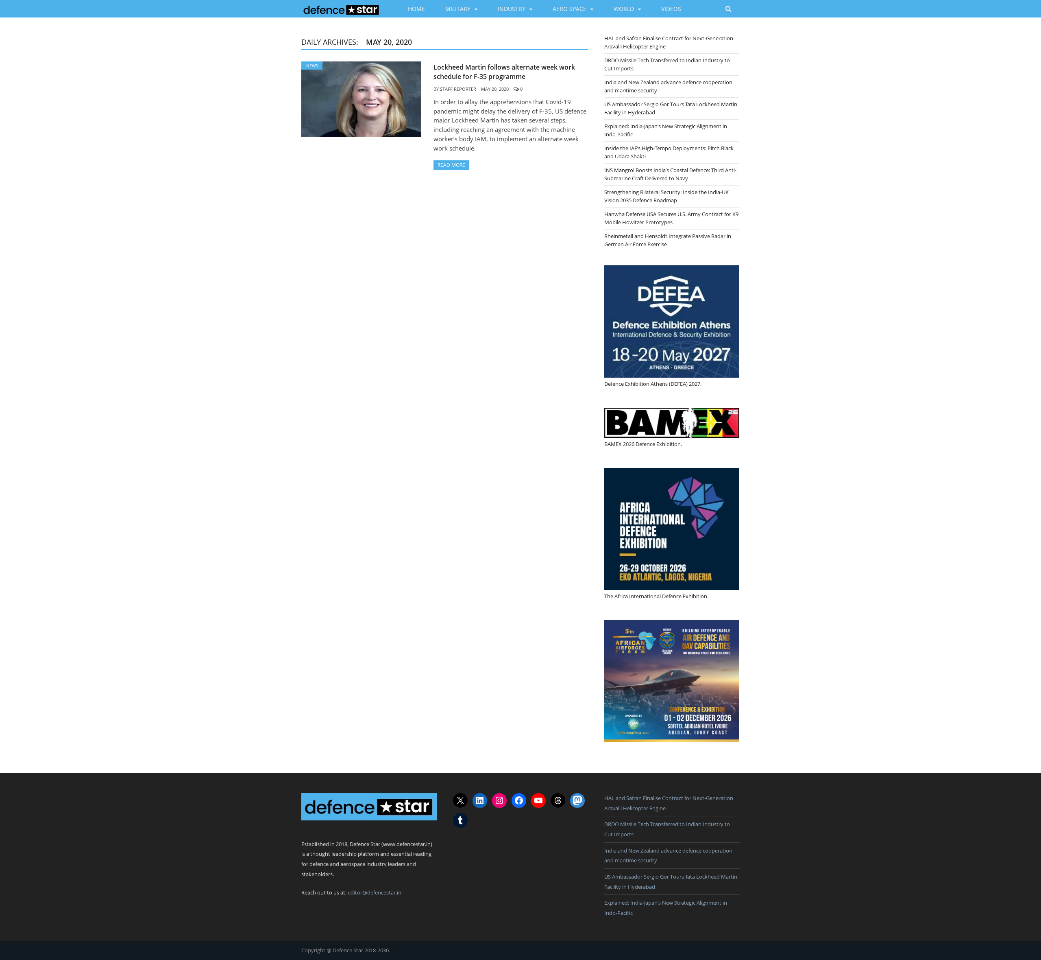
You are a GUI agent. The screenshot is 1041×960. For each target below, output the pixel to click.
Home (416, 9)
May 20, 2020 (495, 89)
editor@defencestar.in (374, 892)
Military (457, 9)
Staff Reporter (458, 89)
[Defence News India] (341, 8)
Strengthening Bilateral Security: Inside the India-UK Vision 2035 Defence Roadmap (666, 196)
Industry (511, 9)
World (624, 9)
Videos (671, 9)
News (312, 65)
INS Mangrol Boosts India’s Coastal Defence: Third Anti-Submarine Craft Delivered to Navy (670, 174)
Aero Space (569, 9)
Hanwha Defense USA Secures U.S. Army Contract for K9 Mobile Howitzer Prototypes (671, 218)
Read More (451, 165)
